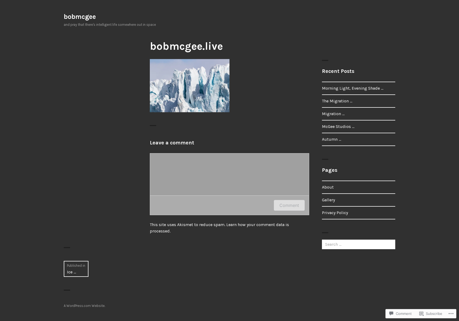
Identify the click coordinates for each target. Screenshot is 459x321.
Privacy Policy (335, 212)
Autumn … (331, 139)
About (328, 187)
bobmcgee (80, 16)
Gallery (328, 199)
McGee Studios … (338, 126)
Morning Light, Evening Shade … (352, 88)
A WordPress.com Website (84, 306)
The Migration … (337, 100)
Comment (289, 205)
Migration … (333, 113)
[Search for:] (358, 244)
